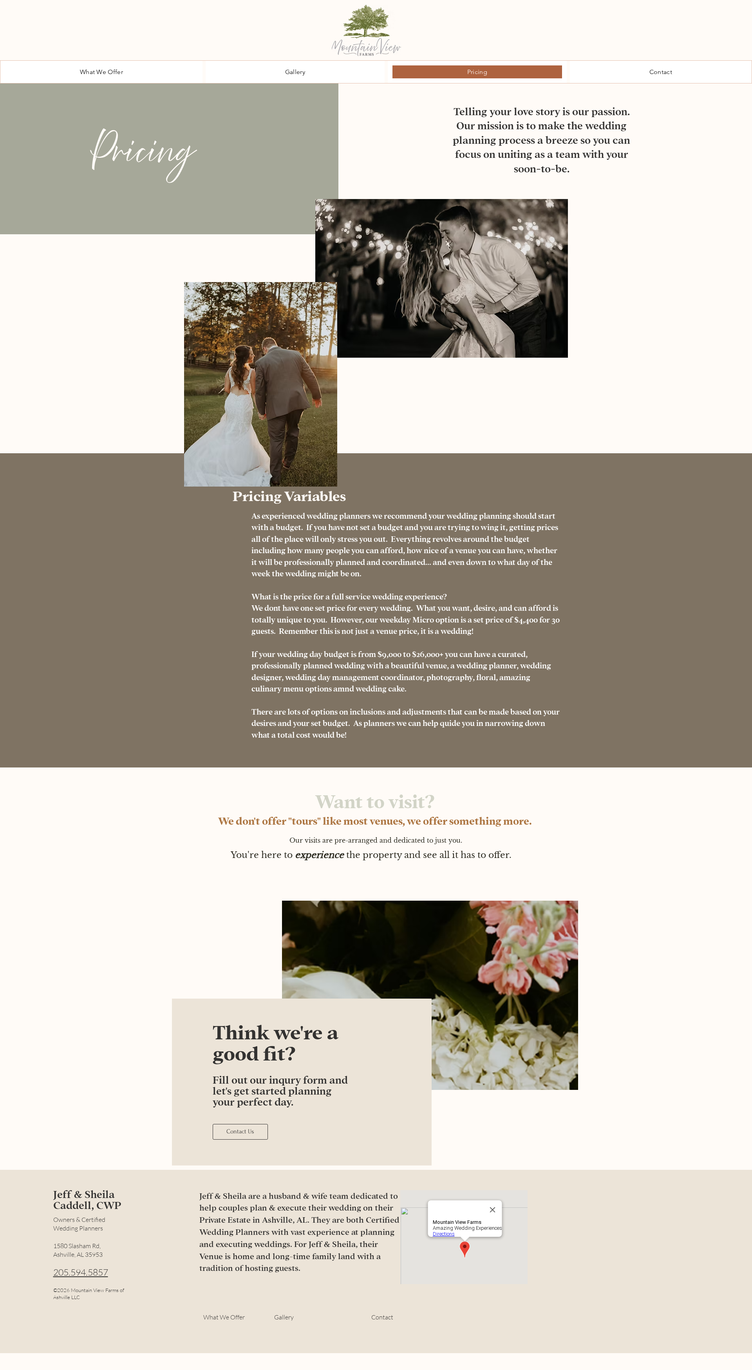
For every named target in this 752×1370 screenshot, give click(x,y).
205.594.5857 (80, 1272)
